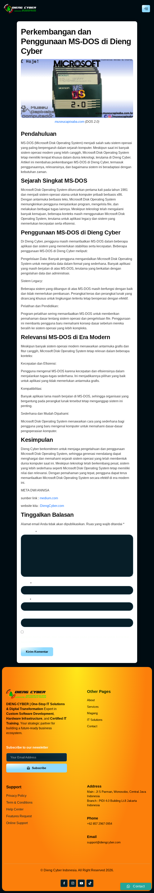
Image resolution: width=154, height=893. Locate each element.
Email (26, 599)
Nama (26, 583)
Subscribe (39, 768)
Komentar (29, 532)
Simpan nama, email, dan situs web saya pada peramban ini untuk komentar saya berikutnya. (75, 639)
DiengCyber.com (52, 505)
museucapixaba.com (69, 121)
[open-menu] (146, 8)
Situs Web (28, 616)
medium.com (49, 498)
